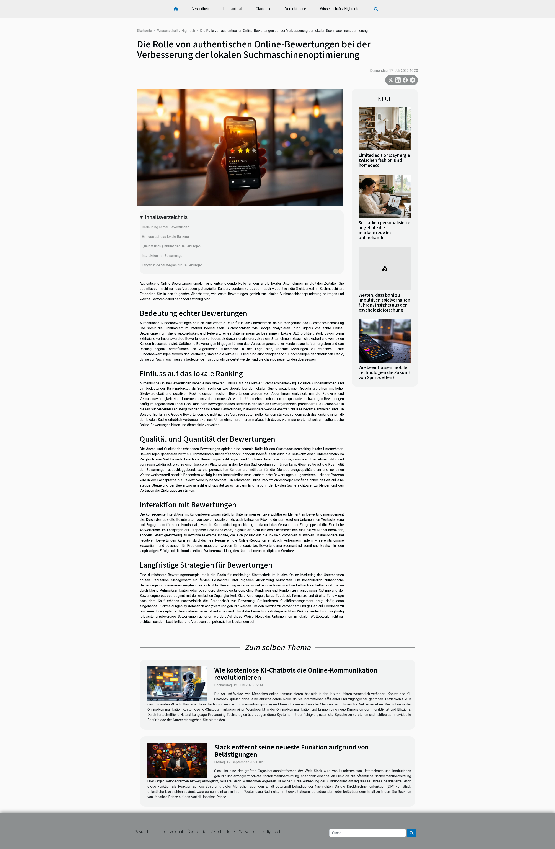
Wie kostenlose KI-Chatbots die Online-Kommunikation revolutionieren (295, 674)
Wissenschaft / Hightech (339, 9)
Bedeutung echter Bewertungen (165, 227)
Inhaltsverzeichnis (166, 217)
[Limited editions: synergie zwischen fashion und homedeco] (385, 128)
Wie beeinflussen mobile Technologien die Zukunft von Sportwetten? (385, 372)
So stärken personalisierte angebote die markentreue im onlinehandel (384, 229)
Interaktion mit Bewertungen (163, 256)
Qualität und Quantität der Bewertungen (171, 246)
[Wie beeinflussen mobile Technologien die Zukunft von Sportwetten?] (385, 341)
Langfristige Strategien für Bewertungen (172, 265)
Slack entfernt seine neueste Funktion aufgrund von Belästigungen (291, 751)
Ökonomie (263, 9)
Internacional (232, 9)
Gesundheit (200, 9)
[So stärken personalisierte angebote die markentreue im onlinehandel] (385, 196)
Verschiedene (295, 9)
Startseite (144, 31)
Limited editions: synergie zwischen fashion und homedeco (384, 160)
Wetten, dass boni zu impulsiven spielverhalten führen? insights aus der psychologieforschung (384, 302)
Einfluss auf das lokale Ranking (165, 237)
